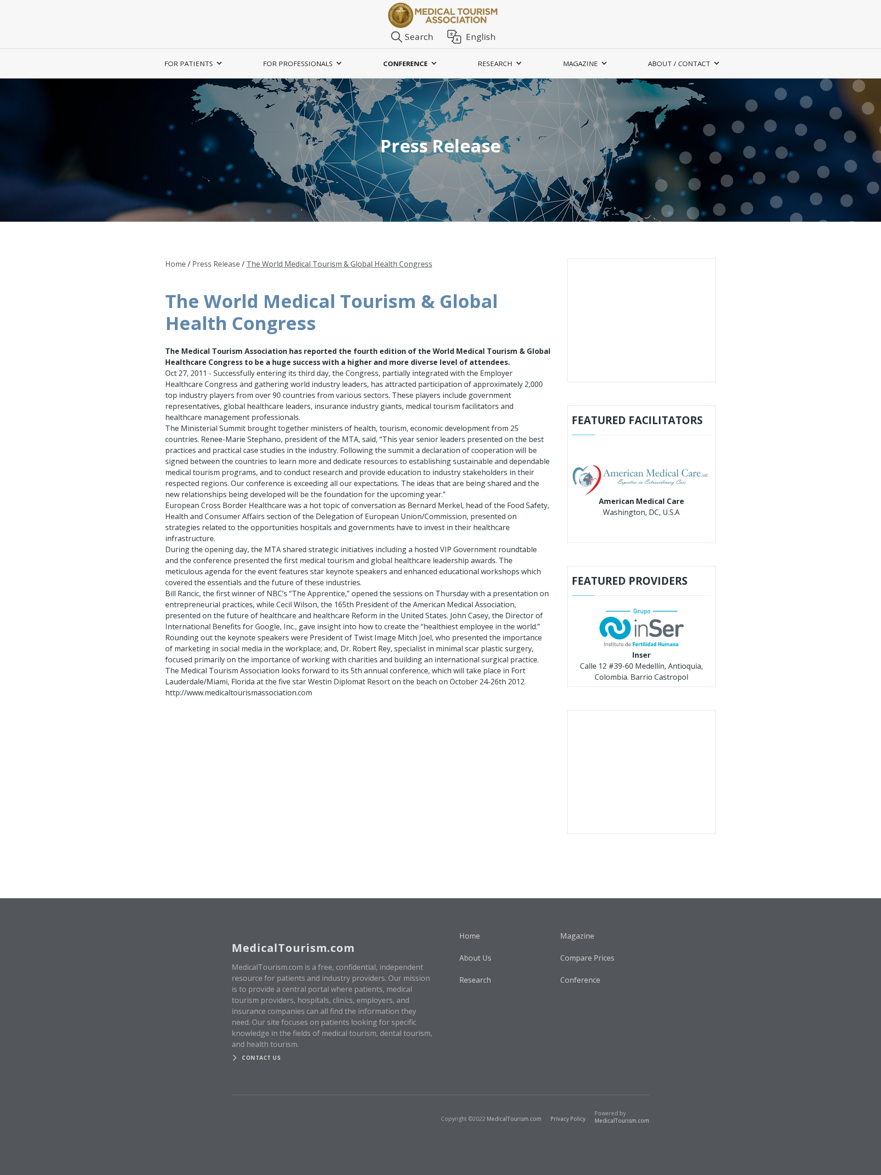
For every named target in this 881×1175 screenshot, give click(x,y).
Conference (580, 980)
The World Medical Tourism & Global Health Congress (339, 264)
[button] (192, 63)
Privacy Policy (568, 1119)
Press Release (216, 264)
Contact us (261, 1058)
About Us (475, 958)
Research (475, 980)
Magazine (577, 936)
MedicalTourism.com (514, 1119)
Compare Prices (587, 958)
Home (175, 264)
